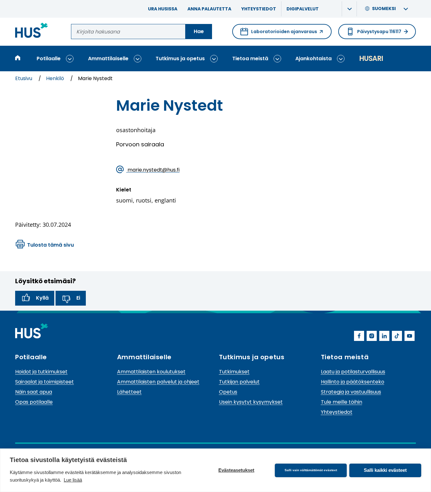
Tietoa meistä (250, 58)
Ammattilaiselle (108, 58)
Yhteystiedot (258, 9)
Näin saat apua (33, 391)
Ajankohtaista (313, 58)
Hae (199, 31)
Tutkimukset (234, 371)
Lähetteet (129, 391)
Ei (78, 298)
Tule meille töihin (341, 402)
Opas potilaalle (34, 402)
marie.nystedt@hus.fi (153, 169)
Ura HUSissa (162, 9)
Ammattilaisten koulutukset (151, 371)
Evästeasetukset (236, 470)
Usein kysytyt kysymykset (251, 402)
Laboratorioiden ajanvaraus (278, 33)
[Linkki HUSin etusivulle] (31, 31)
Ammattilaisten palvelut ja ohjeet (158, 381)
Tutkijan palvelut (239, 381)
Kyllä (42, 298)
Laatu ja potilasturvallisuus (353, 371)
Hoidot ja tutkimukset (41, 371)
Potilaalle (49, 58)
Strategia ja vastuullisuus (351, 391)
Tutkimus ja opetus (180, 58)
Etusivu (24, 78)
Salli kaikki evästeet (385, 470)
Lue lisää (73, 480)
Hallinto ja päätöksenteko (352, 381)
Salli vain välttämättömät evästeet (311, 470)
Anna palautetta (209, 9)
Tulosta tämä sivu (50, 245)
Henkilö (55, 78)
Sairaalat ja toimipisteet (44, 381)
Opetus (228, 391)
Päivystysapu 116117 (379, 31)
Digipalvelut (302, 9)
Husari (371, 58)
